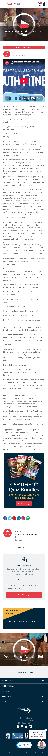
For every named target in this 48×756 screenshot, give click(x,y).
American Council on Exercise (23, 53)
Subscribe (23, 595)
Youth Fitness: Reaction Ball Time (24, 658)
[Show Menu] (3, 4)
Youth (24, 26)
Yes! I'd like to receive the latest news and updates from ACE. (24, 586)
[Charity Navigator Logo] (17, 736)
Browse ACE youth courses (23, 621)
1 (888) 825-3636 (24, 723)
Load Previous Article (23, 672)
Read (23, 547)
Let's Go (23, 504)
